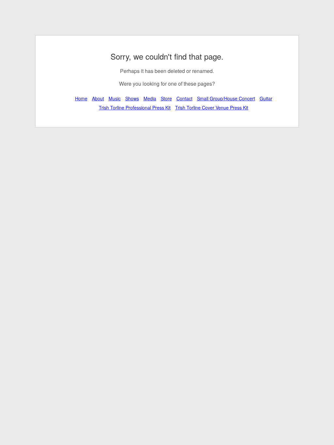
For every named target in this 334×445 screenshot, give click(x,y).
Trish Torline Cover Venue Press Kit (211, 107)
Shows (132, 98)
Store (166, 98)
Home (81, 98)
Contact (184, 98)
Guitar (266, 98)
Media (150, 98)
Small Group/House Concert (226, 98)
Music (115, 98)
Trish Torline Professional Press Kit (135, 107)
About (98, 98)
